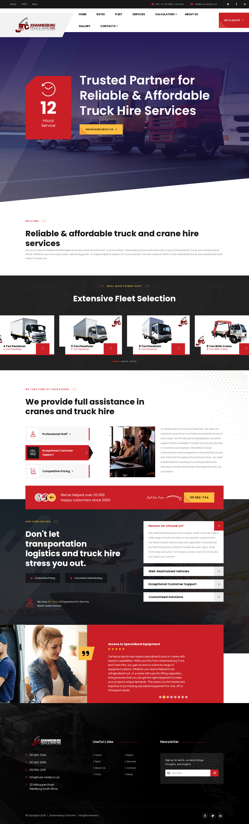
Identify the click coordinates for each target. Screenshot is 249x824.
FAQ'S (24, 4)
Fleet (118, 14)
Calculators (165, 14)
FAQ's (98, 774)
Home (82, 14)
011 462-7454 (38, 755)
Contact (131, 767)
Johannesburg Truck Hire (62, 815)
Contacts (108, 26)
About (13, 4)
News (34, 4)
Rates (101, 14)
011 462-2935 (38, 762)
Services (138, 14)
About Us (191, 14)
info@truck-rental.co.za (206, 4)
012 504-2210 (38, 770)
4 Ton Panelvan (14, 346)
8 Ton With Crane (219, 346)
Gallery (84, 26)
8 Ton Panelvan (150, 346)
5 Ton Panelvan (82, 346)
